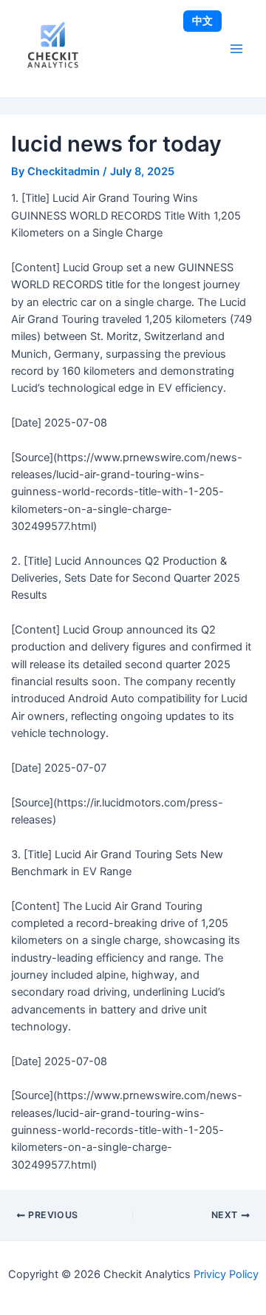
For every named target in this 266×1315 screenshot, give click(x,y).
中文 (202, 20)
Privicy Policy (226, 1274)
